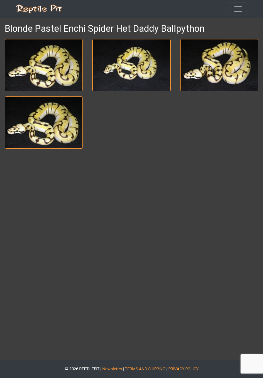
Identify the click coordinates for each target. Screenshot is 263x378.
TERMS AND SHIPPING (145, 368)
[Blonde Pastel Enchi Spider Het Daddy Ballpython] (43, 65)
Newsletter (112, 368)
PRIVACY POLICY (183, 368)
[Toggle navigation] (238, 9)
